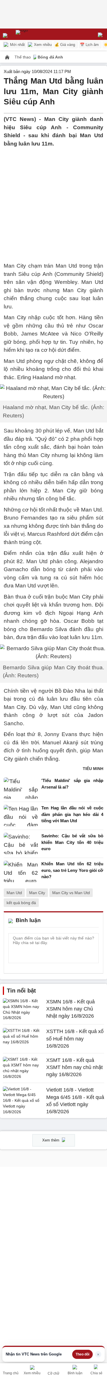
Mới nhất (17, 45)
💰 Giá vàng (64, 45)
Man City (37, 892)
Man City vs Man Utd (71, 892)
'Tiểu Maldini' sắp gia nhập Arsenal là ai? (72, 783)
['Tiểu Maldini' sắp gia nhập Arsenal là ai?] (21, 788)
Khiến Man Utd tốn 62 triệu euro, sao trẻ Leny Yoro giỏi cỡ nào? (72, 870)
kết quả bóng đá (21, 902)
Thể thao (23, 57)
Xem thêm (51, 1140)
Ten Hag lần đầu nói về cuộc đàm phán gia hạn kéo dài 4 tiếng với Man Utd (72, 814)
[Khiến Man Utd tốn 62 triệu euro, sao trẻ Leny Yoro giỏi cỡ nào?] (21, 872)
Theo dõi (82, 1354)
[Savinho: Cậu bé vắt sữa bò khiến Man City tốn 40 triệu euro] (21, 844)
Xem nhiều (42, 45)
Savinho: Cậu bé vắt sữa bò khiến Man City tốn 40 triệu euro (72, 842)
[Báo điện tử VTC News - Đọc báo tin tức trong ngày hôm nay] (35, 34)
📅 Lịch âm (89, 45)
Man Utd (14, 892)
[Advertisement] (53, 201)
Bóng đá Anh (50, 57)
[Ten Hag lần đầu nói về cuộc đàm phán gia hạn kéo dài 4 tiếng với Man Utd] (21, 816)
